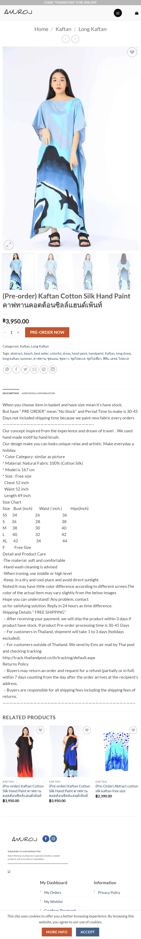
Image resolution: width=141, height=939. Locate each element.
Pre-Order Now (47, 332)
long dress (123, 353)
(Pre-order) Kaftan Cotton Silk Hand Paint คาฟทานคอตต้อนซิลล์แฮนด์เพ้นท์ (23, 791)
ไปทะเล (123, 358)
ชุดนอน (52, 358)
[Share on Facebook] (16, 369)
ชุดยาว (64, 358)
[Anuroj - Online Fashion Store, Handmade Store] (57, 13)
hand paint (79, 353)
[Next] (131, 148)
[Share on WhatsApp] (7, 369)
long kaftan (11, 358)
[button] (118, 13)
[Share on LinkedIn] (53, 369)
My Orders (52, 892)
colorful (55, 353)
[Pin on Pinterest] (44, 369)
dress (66, 353)
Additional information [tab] (38, 393)
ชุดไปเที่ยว (94, 358)
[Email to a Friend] (34, 369)
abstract (16, 353)
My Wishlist (53, 901)
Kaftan (63, 29)
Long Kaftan (93, 29)
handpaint (96, 353)
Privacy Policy (109, 892)
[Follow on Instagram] (53, 838)
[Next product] (66, 39)
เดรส (113, 358)
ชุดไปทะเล (78, 358)
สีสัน (106, 358)
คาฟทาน (39, 358)
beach (28, 353)
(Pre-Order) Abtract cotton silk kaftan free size (116, 788)
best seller (41, 353)
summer (26, 358)
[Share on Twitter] (25, 369)
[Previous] (10, 148)
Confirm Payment (60, 910)
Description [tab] (11, 393)
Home (41, 29)
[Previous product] (75, 39)
